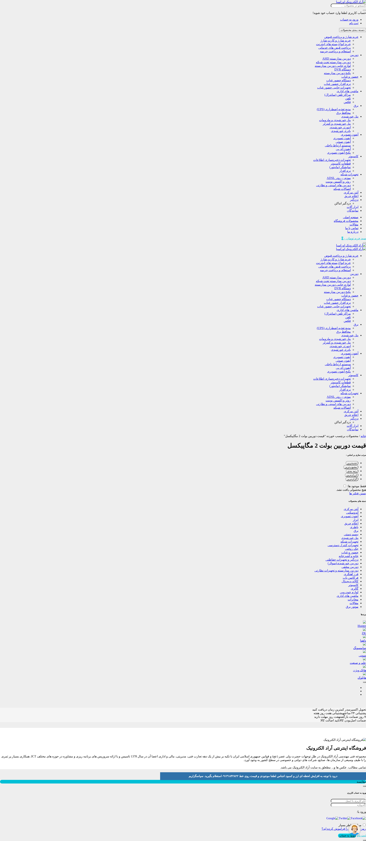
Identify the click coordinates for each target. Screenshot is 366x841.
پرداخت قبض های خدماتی (334, 47)
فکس (347, 102)
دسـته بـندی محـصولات (352, 30)
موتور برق (352, 606)
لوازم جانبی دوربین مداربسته (333, 65)
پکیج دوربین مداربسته (337, 73)
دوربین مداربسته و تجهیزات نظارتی (336, 570)
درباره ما (352, 231)
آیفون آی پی (343, 149)
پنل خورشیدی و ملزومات (335, 120)
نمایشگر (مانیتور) (340, 167)
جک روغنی (351, 548)
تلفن (348, 98)
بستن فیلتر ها (357, 493)
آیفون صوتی (343, 141)
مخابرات (353, 599)
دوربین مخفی (350, 566)
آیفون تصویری (349, 134)
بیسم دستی (351, 534)
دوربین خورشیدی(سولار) (343, 563)
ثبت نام (353, 23)
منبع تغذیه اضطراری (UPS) (334, 109)
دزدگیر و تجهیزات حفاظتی (342, 559)
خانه (363, 436)
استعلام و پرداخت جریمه (335, 51)
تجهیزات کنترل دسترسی (343, 545)
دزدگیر (354, 199)
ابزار (355, 519)
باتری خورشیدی (341, 131)
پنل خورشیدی (349, 116)
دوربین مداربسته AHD (336, 58)
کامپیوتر (353, 156)
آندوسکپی (352, 512)
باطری (354, 527)
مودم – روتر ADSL (339, 178)
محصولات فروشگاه (346, 220)
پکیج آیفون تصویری (339, 152)
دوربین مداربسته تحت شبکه (333, 62)
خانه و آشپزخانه (348, 556)
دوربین (354, 55)
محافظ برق (343, 112)
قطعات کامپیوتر (341, 163)
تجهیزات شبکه (349, 174)
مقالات (354, 224)
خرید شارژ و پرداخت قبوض (341, 36)
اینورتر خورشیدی (340, 127)
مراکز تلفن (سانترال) (337, 94)
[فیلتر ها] (364, 682)
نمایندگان (352, 210)
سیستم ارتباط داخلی (338, 145)
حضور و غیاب (349, 76)
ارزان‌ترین (351, 475)
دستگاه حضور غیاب (338, 80)
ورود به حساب (349, 19)
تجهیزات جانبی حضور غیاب (334, 87)
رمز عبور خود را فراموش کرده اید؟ (344, 828)
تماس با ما (351, 228)
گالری (354, 588)
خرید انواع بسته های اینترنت (333, 44)
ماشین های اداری (347, 91)
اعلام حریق (351, 196)
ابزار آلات (352, 207)
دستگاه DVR (342, 69)
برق (356, 105)
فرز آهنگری (351, 574)
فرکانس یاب (350, 577)
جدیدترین (352, 463)
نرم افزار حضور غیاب (337, 84)
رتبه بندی (352, 471)
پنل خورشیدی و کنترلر (337, 123)
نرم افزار (345, 170)
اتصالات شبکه (342, 188)
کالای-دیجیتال (350, 581)
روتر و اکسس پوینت (338, 181)
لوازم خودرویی (349, 592)
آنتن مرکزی (351, 192)
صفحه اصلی (350, 217)
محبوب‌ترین (351, 467)
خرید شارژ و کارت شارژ (335, 40)
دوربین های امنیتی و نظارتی (333, 185)
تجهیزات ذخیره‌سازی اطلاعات (332, 159)
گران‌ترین (352, 479)
